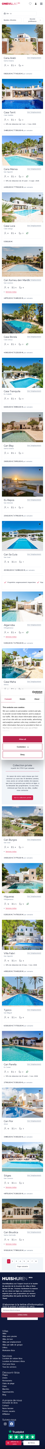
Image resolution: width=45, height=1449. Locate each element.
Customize (21, 747)
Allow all (22, 739)
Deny (22, 754)
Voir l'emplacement (34, 58)
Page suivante (22, 1266)
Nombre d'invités (10, 20)
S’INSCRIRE (22, 1315)
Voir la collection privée (22, 797)
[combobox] (33, 20)
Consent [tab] (8, 699)
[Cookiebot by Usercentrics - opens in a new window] (32, 692)
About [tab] (36, 699)
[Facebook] (11, 1424)
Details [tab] (22, 699)
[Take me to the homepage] (12, 4)
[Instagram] (5, 1424)
